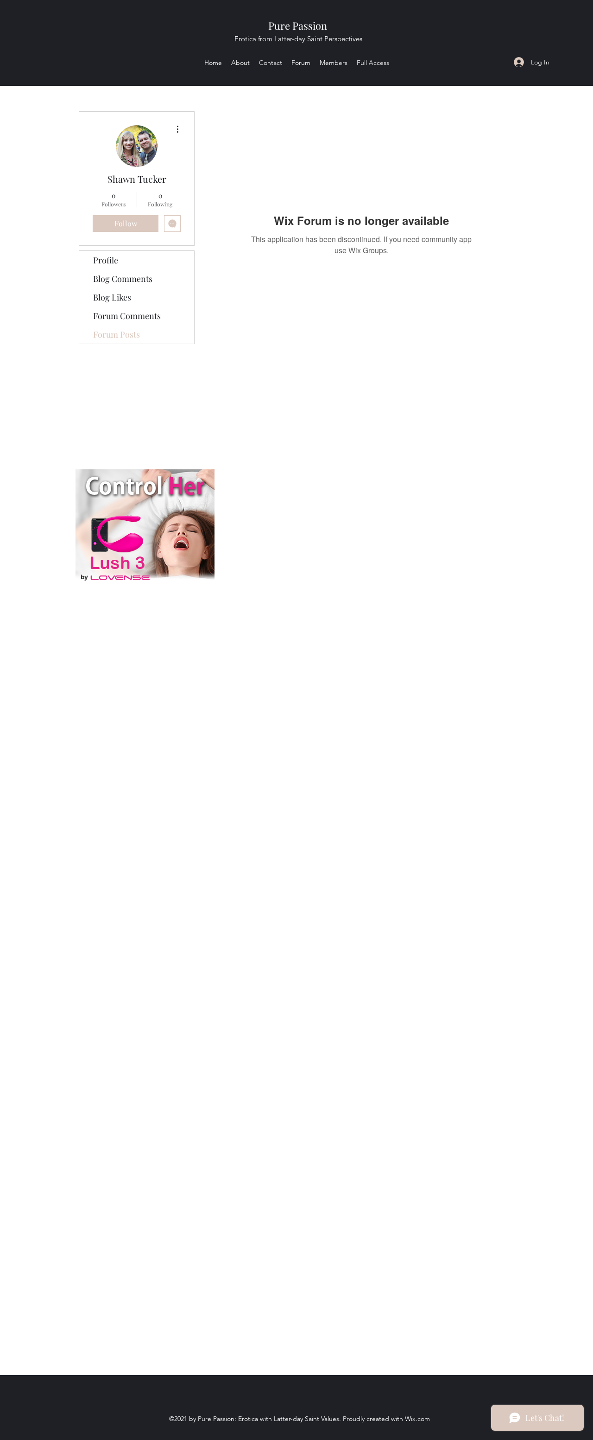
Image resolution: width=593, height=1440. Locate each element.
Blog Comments (122, 278)
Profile (105, 260)
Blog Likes (112, 297)
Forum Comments (127, 315)
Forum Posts (116, 334)
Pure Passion (297, 25)
